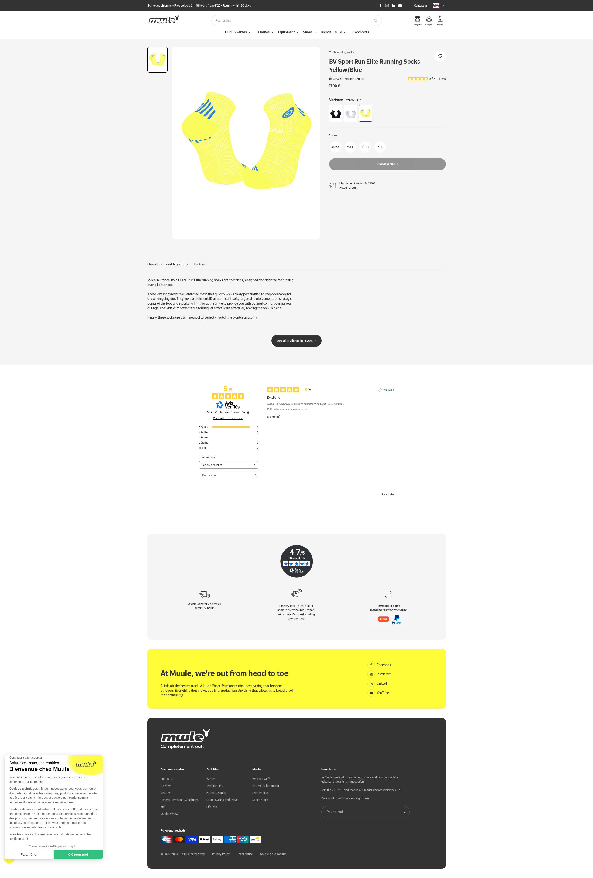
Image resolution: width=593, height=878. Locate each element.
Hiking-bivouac (216, 793)
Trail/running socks (341, 52)
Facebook (384, 665)
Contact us (421, 5)
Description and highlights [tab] (167, 264)
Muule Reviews (170, 814)
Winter (210, 779)
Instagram (384, 674)
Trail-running (214, 786)
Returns (166, 793)
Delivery (166, 786)
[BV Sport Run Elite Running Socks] (335, 113)
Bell (163, 807)
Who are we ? (261, 779)
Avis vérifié (388, 390)
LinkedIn (383, 683)
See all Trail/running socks (295, 341)
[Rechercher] (376, 20)
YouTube (383, 693)
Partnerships (260, 793)
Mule (338, 32)
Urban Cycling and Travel (222, 800)
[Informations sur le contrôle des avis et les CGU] (248, 412)
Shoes (307, 32)
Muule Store (260, 800)
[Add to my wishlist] (440, 56)
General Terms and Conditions (180, 800)
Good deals (361, 32)
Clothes (264, 32)
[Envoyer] (404, 812)
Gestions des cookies (273, 854)
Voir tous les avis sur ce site (228, 418)
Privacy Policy (221, 854)
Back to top (388, 494)
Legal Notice (245, 854)
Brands (326, 32)
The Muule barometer (265, 786)
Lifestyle (211, 807)
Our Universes (236, 32)
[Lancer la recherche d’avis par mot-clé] (255, 475)
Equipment (286, 32)
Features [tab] (200, 264)
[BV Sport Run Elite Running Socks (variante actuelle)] (365, 113)
